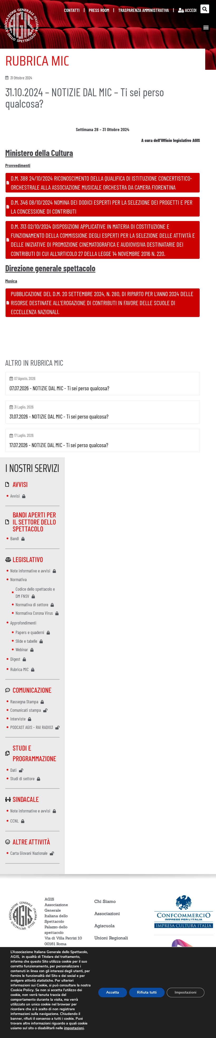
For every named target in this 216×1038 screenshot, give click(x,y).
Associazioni (107, 913)
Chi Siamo (105, 901)
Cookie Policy (22, 990)
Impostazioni (186, 992)
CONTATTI (72, 10)
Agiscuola (104, 925)
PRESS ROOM (99, 10)
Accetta (112, 992)
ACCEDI (190, 10)
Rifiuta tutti (147, 992)
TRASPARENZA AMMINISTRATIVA (143, 10)
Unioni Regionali (111, 937)
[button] (204, 8)
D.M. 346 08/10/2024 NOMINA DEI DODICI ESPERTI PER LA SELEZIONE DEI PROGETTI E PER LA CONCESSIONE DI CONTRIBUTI (101, 207)
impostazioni (74, 1028)
